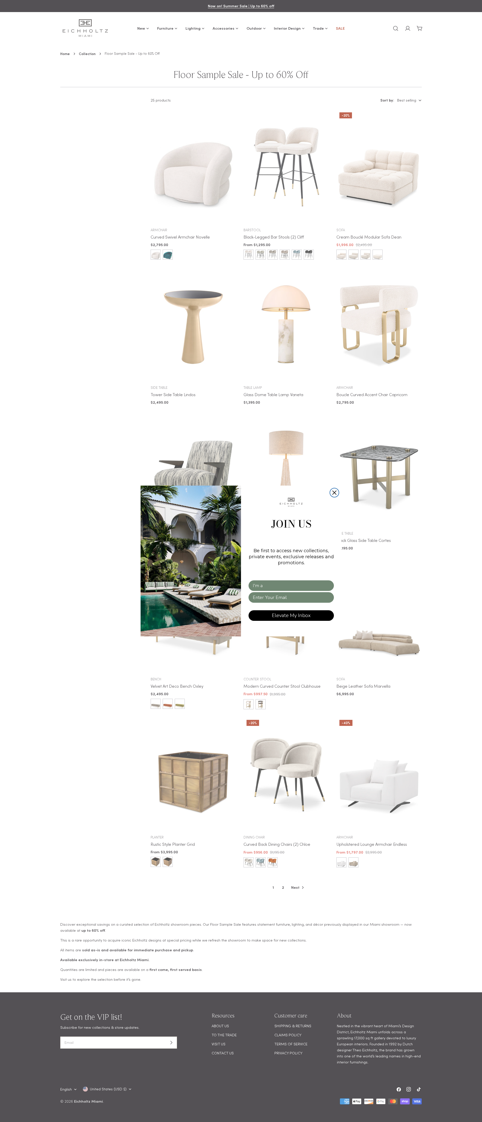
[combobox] (290, 586)
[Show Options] (329, 586)
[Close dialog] (334, 492)
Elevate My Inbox (291, 615)
